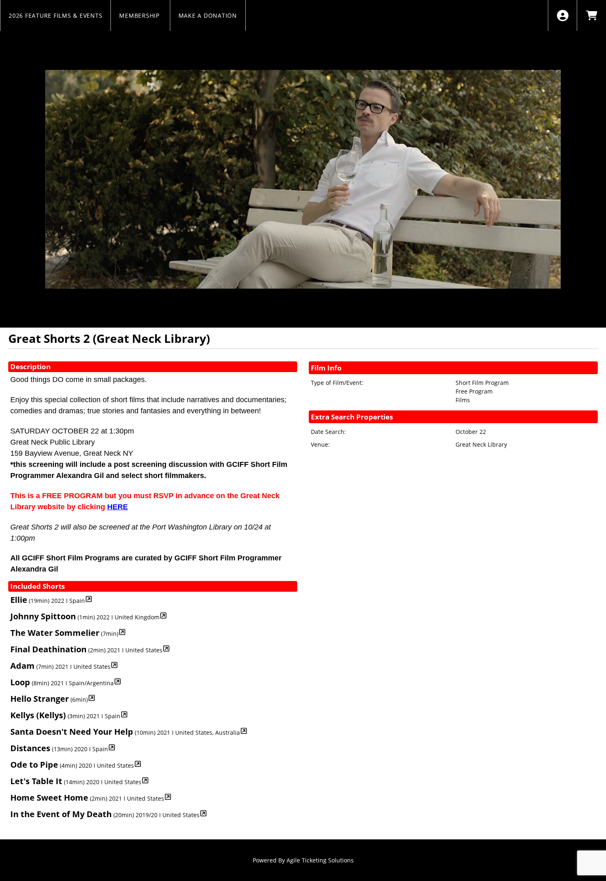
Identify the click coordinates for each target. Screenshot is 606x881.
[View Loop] (118, 681)
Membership (140, 15)
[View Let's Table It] (145, 780)
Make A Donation (208, 15)
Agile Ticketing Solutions (320, 860)
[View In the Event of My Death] (203, 813)
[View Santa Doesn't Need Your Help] (244, 731)
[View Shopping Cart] (591, 15)
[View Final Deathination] (166, 648)
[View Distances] (112, 747)
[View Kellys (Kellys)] (124, 714)
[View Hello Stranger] (92, 698)
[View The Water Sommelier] (122, 632)
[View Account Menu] (562, 15)
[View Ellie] (89, 599)
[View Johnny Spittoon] (163, 615)
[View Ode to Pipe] (138, 764)
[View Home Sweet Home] (168, 797)
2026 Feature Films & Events (55, 15)
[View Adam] (114, 665)
